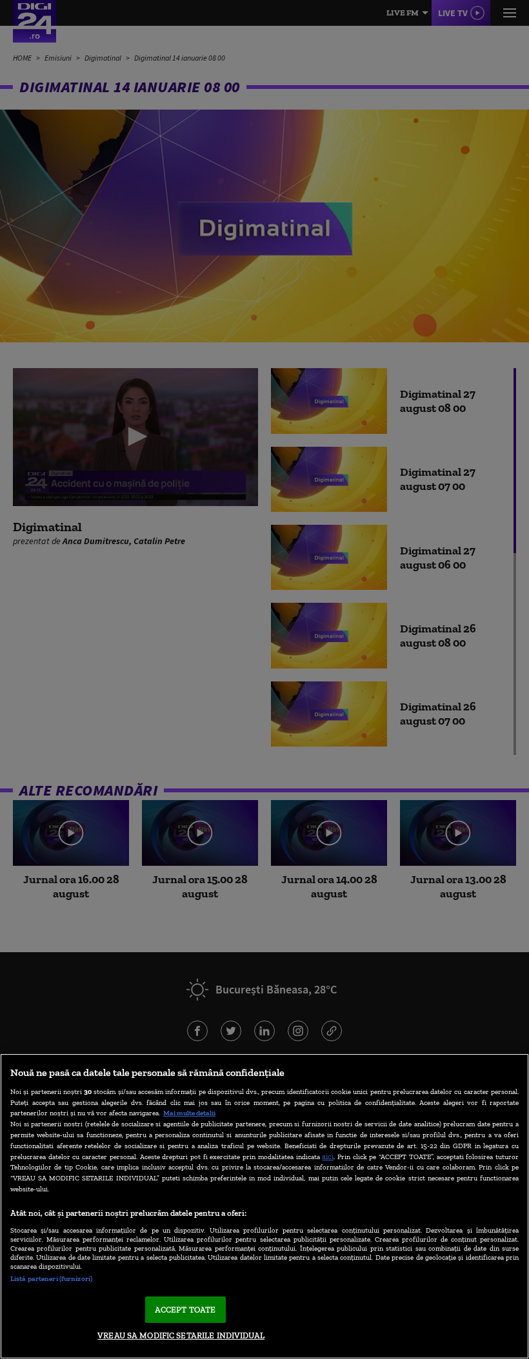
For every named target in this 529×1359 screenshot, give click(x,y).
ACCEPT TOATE (185, 1310)
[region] (264, 1206)
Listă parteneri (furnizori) (51, 1278)
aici (328, 1156)
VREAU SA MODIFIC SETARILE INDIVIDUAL (180, 1335)
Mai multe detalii (189, 1112)
